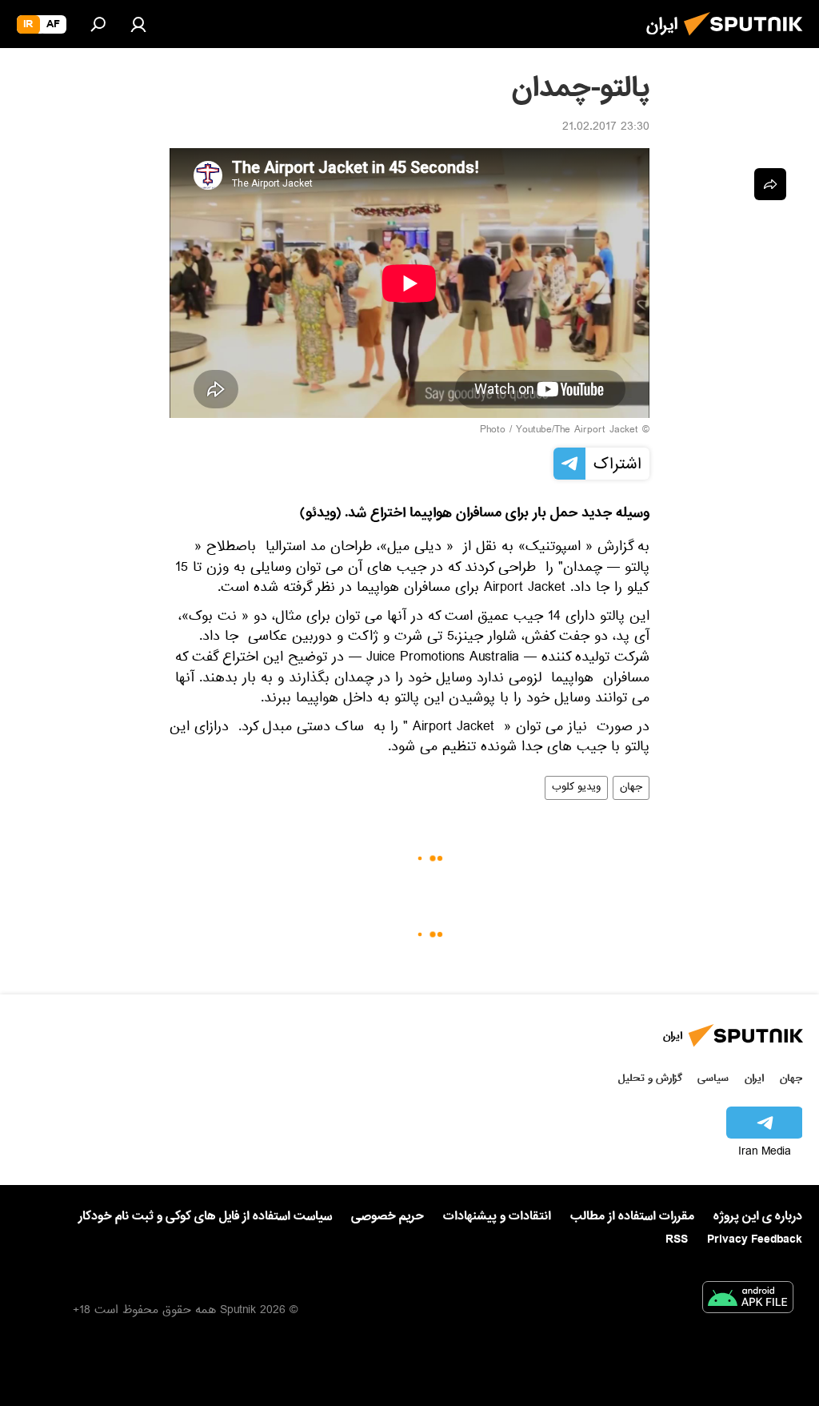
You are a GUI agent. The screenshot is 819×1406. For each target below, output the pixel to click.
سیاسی (713, 1078)
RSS (676, 1239)
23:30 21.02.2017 (605, 128)
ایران (754, 1078)
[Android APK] (747, 1300)
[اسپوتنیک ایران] (747, 40)
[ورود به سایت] (138, 24)
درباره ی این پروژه (757, 1216)
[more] (770, 184)
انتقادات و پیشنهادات (497, 1216)
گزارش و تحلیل (650, 1078)
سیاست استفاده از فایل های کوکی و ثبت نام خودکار (205, 1216)
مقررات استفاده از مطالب (632, 1216)
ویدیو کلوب (576, 787)
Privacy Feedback (754, 1239)
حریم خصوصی (387, 1216)
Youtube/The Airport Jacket (577, 430)
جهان (631, 787)
